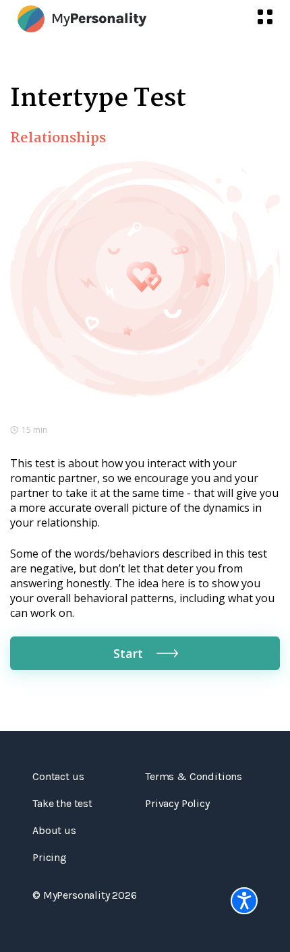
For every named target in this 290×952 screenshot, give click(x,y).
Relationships (58, 138)
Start (128, 653)
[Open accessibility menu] (244, 900)
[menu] (265, 16)
